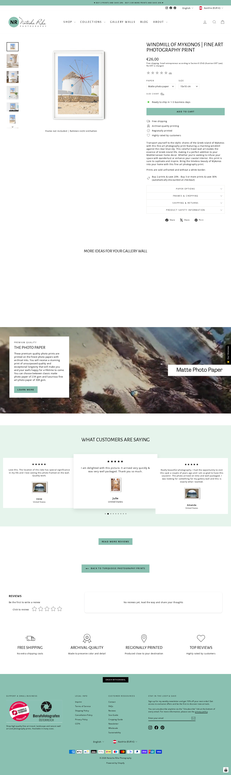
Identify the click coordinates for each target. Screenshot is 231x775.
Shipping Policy (82, 710)
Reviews (112, 710)
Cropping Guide (115, 719)
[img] (157, 73)
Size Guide (113, 715)
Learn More (25, 389)
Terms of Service (83, 706)
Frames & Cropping (185, 195)
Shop (68, 22)
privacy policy (201, 711)
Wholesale (113, 728)
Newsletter (113, 723)
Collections (91, 22)
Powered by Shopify (115, 763)
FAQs (110, 706)
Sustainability (114, 732)
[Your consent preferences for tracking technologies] (225, 769)
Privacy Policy (81, 719)
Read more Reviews (115, 541)
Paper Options (185, 188)
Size (181, 80)
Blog (144, 22)
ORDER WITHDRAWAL (115, 679)
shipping (155, 63)
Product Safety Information (185, 210)
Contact (112, 702)
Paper (150, 80)
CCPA (77, 723)
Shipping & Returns (185, 203)
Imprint (78, 702)
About (159, 22)
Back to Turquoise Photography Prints (117, 568)
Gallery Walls (123, 22)
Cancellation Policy (84, 715)
